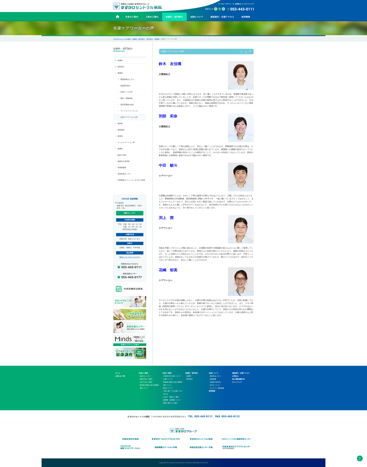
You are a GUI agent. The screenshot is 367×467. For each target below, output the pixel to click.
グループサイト (226, 4)
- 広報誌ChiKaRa (215, 382)
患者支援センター (124, 174)
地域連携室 (122, 168)
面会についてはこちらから (129, 257)
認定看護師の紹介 (127, 105)
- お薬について (167, 379)
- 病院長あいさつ (215, 376)
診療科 (120, 60)
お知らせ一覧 (120, 376)
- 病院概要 (212, 379)
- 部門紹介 (189, 379)
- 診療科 (188, 376)
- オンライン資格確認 (216, 388)
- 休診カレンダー (145, 376)
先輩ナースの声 (126, 92)
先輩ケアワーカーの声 (129, 117)
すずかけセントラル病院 (122, 39)
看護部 (157, 39)
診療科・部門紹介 (138, 39)
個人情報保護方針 (238, 379)
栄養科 (120, 149)
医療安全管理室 (124, 161)
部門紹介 (150, 39)
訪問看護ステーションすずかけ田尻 (131, 180)
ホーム (117, 373)
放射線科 (121, 130)
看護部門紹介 (125, 86)
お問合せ (238, 4)
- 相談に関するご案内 (169, 403)
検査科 (120, 136)
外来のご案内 (143, 373)
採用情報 (212, 391)
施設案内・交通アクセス (241, 373)
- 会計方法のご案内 (145, 382)
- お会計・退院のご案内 (170, 397)
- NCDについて (214, 385)
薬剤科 (120, 124)
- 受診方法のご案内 (145, 379)
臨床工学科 (122, 155)
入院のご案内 (167, 373)
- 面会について (167, 388)
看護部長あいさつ (127, 79)
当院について (213, 373)
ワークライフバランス (129, 111)
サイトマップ (249, 4)
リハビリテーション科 (126, 142)
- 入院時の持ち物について (171, 376)
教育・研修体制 (126, 98)
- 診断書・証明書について (171, 400)
